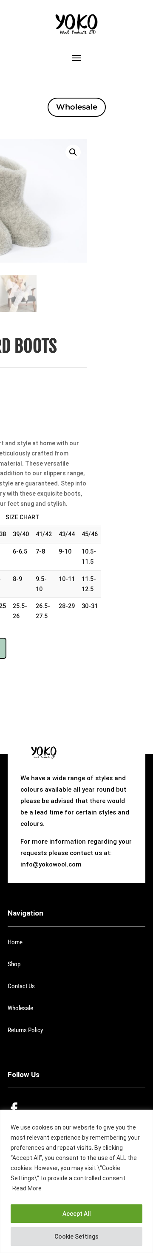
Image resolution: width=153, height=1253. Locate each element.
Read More (27, 1188)
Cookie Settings (76, 1236)
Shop (14, 964)
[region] (76, 1181)
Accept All (76, 1213)
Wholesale (76, 107)
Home (15, 942)
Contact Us (21, 986)
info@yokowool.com (51, 864)
